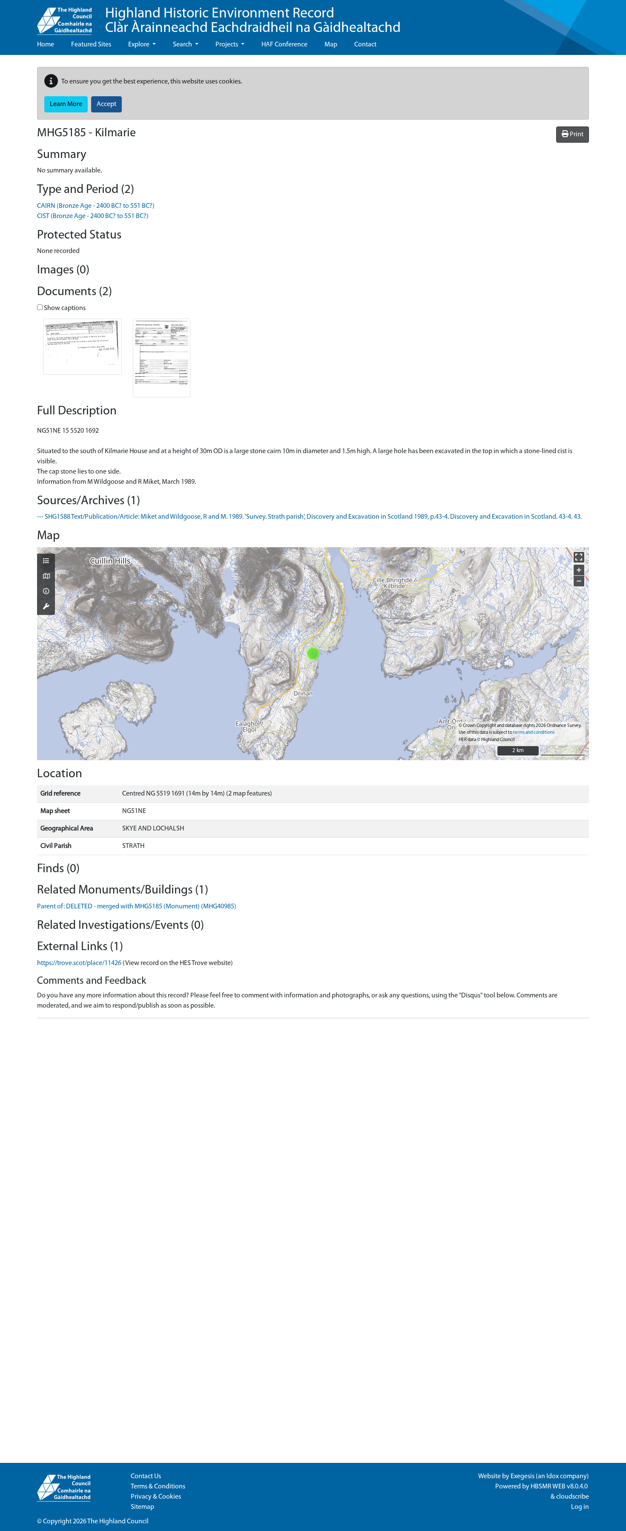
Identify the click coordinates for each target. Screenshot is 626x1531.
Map (330, 44)
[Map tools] (46, 607)
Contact (365, 44)
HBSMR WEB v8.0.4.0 (560, 1486)
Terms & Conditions (158, 1486)
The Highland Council (118, 1521)
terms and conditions (533, 732)
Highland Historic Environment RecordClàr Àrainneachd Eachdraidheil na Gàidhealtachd (253, 21)
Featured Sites (91, 44)
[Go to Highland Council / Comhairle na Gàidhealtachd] (64, 17)
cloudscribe (572, 1497)
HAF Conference (284, 44)
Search (183, 44)
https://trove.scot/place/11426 (79, 963)
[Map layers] (46, 561)
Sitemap (142, 1507)
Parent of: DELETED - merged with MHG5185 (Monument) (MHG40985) (136, 906)
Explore (139, 44)
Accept (106, 104)
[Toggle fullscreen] (579, 557)
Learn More (66, 104)
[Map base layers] (46, 577)
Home (45, 44)
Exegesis (522, 1476)
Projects (227, 44)
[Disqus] (313, 1131)
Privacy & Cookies (156, 1497)
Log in (580, 1507)
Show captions (64, 308)
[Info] (46, 592)
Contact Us (146, 1476)
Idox (552, 1476)
